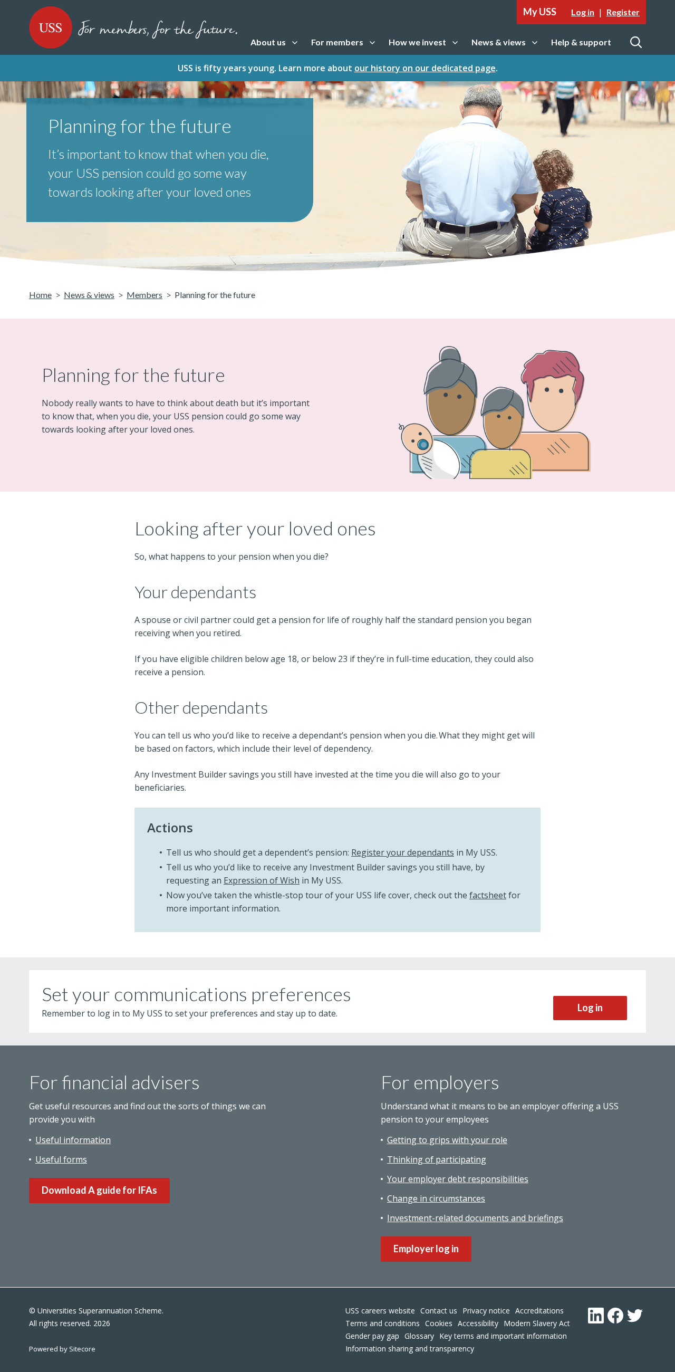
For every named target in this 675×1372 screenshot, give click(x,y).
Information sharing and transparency (409, 1349)
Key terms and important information (503, 1336)
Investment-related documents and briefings (475, 1218)
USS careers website (380, 1311)
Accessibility (478, 1323)
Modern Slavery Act (537, 1323)
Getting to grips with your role (447, 1140)
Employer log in (426, 1248)
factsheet (487, 895)
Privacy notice (486, 1311)
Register (623, 12)
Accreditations (539, 1311)
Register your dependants (402, 852)
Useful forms (61, 1159)
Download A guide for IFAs (99, 1190)
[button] (274, 42)
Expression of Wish (262, 880)
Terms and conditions (382, 1323)
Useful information (73, 1140)
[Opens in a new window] (596, 1315)
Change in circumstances (436, 1198)
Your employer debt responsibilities (457, 1179)
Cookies (438, 1323)
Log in (582, 12)
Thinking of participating (436, 1159)
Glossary (419, 1336)
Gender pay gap (372, 1336)
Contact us (438, 1311)
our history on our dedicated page (425, 68)
